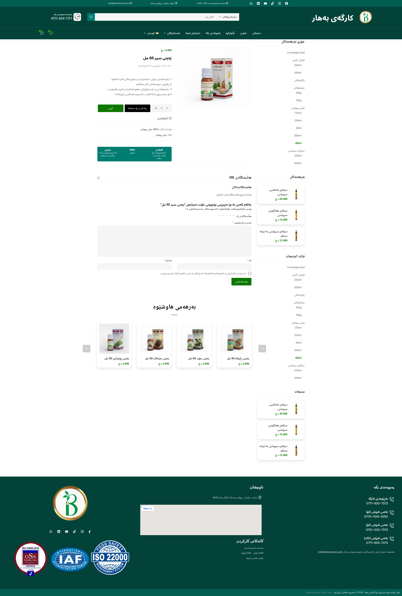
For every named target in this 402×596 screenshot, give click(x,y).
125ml (298, 113)
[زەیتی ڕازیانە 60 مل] (234, 339)
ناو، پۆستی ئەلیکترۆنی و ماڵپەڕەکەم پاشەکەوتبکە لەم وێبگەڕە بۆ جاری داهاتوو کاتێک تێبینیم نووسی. (203, 273)
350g (299, 93)
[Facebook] (286, 3)
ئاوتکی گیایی (298, 60)
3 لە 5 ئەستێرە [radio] (226, 216)
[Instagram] (279, 3)
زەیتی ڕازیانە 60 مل (238, 358)
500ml (298, 72)
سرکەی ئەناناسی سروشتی (278, 192)
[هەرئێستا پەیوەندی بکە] (77, 17)
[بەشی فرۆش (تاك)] (391, 541)
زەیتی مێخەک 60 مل (157, 358)
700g (299, 100)
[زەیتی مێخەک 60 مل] (154, 339)
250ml (298, 65)
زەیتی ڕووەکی (298, 108)
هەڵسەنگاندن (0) (240, 178)
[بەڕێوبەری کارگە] (391, 501)
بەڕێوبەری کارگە (378, 498)
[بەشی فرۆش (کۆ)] (391, 515)
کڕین (110, 108)
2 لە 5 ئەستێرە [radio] (229, 216)
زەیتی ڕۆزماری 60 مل (117, 358)
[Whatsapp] (251, 3)
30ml (299, 128)
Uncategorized (296, 52)
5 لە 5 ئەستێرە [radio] (218, 216)
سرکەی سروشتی (296, 150)
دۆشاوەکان (299, 88)
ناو (249, 260)
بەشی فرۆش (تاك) (376, 538)
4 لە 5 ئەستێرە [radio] (222, 216)
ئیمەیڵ (168, 260)
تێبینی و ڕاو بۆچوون (242, 223)
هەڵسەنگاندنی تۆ (244, 216)
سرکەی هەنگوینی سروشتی (277, 212)
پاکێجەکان (300, 80)
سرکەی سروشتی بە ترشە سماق (273, 233)
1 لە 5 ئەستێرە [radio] (233, 216)
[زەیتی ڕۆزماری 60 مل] (114, 339)
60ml (298, 143)
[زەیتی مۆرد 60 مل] (194, 339)
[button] (227, 17)
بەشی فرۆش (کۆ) (377, 512)
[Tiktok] (272, 3)
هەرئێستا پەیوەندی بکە (63, 15)
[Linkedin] (258, 3)
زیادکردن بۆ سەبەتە (137, 108)
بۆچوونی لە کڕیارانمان (149, 65)
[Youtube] (265, 3)
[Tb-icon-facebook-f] (90, 531)
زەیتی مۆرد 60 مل (198, 358)
